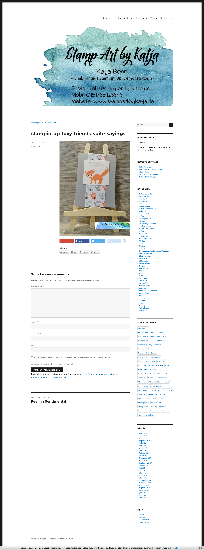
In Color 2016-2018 (160, 374)
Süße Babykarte (145, 167)
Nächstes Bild (50, 123)
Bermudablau (162, 336)
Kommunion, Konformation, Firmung (154, 251)
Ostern (142, 276)
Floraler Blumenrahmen (148, 174)
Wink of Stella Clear (145, 415)
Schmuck (142, 283)
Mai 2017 (142, 473)
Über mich (165, 18)
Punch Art (143, 281)
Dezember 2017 (145, 458)
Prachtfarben (167, 390)
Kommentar (37, 286)
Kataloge (107, 18)
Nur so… (142, 271)
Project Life (143, 278)
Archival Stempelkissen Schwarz (150, 332)
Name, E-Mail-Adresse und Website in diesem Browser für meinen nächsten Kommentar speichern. (73, 357)
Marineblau (142, 382)
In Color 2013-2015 (156, 369)
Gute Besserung (145, 239)
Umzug (142, 306)
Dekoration (143, 216)
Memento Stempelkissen (159, 382)
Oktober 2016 (144, 485)
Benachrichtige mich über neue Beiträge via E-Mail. (53, 364)
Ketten (142, 249)
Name (34, 322)
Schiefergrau (152, 394)
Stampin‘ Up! (124, 18)
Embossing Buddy (145, 345)
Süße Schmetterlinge (147, 177)
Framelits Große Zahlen (147, 353)
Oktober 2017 (144, 461)
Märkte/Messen (145, 254)
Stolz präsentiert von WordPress (60, 539)
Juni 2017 (142, 470)
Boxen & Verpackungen (148, 209)
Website (35, 345)
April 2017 (143, 475)
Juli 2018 (142, 443)
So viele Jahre (156, 403)
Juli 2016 (142, 493)
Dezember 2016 (145, 480)
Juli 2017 (142, 468)
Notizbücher (144, 268)
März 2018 (143, 451)
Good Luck (143, 234)
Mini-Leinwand (145, 256)
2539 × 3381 (35, 146)
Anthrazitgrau (143, 328)
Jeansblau (142, 378)
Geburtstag (143, 231)
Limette (151, 378)
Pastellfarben (143, 390)
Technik (142, 301)
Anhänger (143, 199)
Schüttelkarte (144, 286)
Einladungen (144, 221)
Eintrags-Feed (145, 517)
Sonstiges (143, 288)
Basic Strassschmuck (146, 336)
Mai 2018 (142, 446)
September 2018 (145, 441)
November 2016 (145, 483)
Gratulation (143, 236)
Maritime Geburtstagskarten (150, 169)
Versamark (142, 411)
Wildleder (165, 411)
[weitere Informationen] (124, 241)
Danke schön (144, 214)
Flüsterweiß (154, 349)
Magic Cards (144, 172)
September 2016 (145, 488)
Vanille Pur (162, 407)
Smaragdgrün (143, 403)
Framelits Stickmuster (146, 361)
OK (176, 548)
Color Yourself (144, 211)
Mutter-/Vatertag (146, 263)
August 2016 (144, 490)
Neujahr (142, 266)
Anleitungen (144, 201)
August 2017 (143, 466)
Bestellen (139, 18)
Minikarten (143, 259)
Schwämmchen (144, 398)
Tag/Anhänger (145, 298)
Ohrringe (142, 273)
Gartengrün (161, 361)
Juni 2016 (142, 495)
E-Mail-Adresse (39, 334)
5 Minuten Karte (145, 194)
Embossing (161, 340)
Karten (142, 246)
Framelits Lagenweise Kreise (149, 357)
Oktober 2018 (144, 438)
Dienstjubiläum (145, 219)
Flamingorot (143, 349)
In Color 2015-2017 (144, 374)
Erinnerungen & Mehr (147, 224)
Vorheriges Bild (37, 123)
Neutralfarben (143, 386)
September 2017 (145, 463)
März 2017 (143, 478)
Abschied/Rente (145, 196)
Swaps (141, 296)
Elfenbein (150, 340)
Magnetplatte (162, 378)
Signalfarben (158, 398)
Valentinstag (144, 308)
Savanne (141, 394)
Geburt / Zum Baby (146, 229)
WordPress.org (145, 522)
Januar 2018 (143, 456)
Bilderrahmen (144, 206)
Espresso (157, 345)
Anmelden (143, 515)
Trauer (142, 303)
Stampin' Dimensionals (147, 407)
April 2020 (143, 436)
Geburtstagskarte (156, 365)
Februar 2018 (144, 453)
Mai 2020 (143, 433)
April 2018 (143, 448)
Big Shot (141, 340)
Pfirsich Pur (155, 390)
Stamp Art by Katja (38, 539)
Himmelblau (143, 369)
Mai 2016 (142, 498)
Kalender (143, 244)
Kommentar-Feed (146, 520)
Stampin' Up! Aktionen (148, 291)
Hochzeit (142, 241)
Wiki (152, 18)
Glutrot (168, 365)
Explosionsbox (145, 226)
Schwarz (163, 394)
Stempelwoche (145, 293)
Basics (141, 204)
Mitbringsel (143, 261)
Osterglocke (156, 386)
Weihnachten (144, 311)
